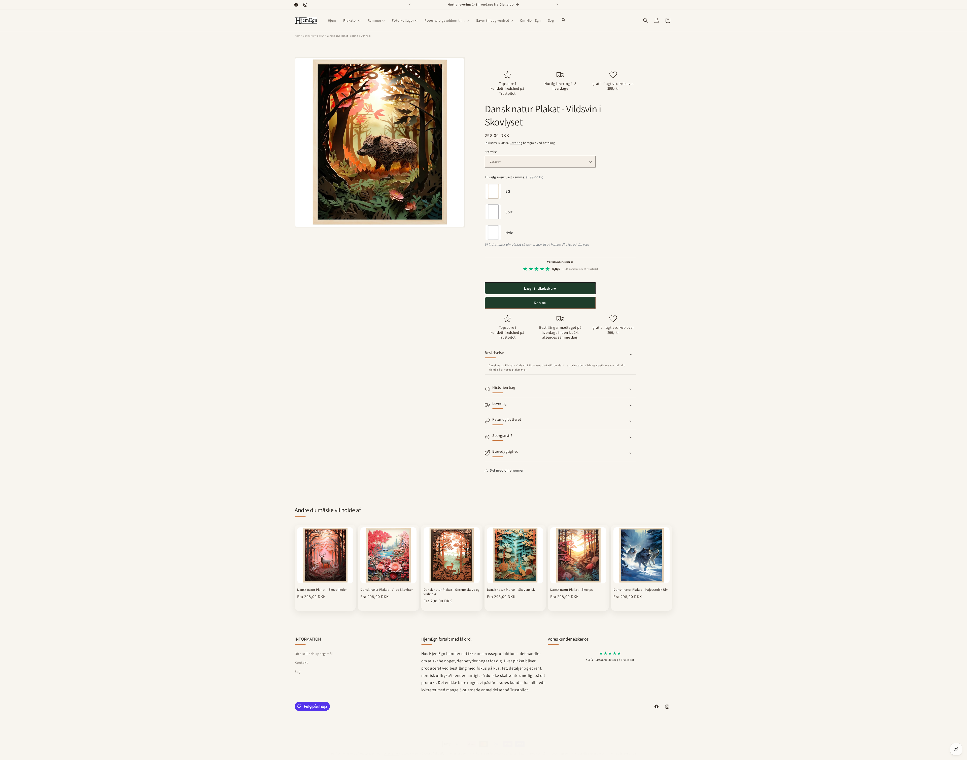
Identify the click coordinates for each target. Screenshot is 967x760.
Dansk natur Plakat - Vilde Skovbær (386, 590)
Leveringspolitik (562, 753)
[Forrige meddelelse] (409, 5)
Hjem (297, 35)
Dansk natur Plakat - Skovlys (571, 590)
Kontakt (301, 662)
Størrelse (491, 152)
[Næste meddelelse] (557, 5)
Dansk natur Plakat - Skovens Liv (511, 590)
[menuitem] (332, 20)
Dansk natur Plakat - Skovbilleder (322, 590)
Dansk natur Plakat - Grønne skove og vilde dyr (452, 592)
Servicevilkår (538, 753)
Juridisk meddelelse (591, 753)
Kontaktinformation (622, 753)
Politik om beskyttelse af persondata (500, 753)
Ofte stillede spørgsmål (314, 653)
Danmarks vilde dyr (313, 35)
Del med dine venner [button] (507, 470)
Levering (516, 143)
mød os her (391, 753)
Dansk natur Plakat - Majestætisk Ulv (640, 590)
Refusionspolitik (460, 753)
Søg (298, 671)
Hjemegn (415, 753)
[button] (645, 20)
